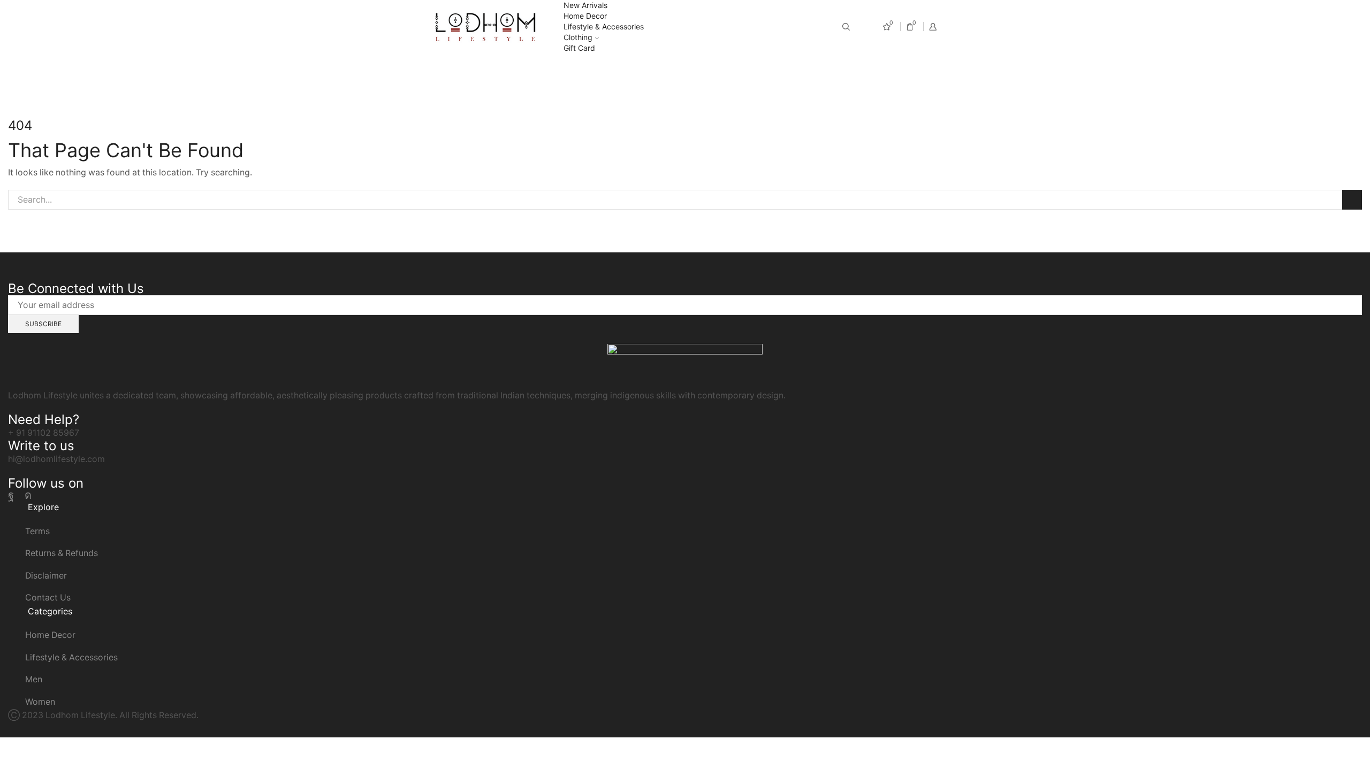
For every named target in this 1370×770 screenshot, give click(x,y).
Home (664, 71)
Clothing (578, 37)
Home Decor (585, 15)
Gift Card (579, 47)
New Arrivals (585, 5)
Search (1352, 200)
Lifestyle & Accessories (604, 26)
